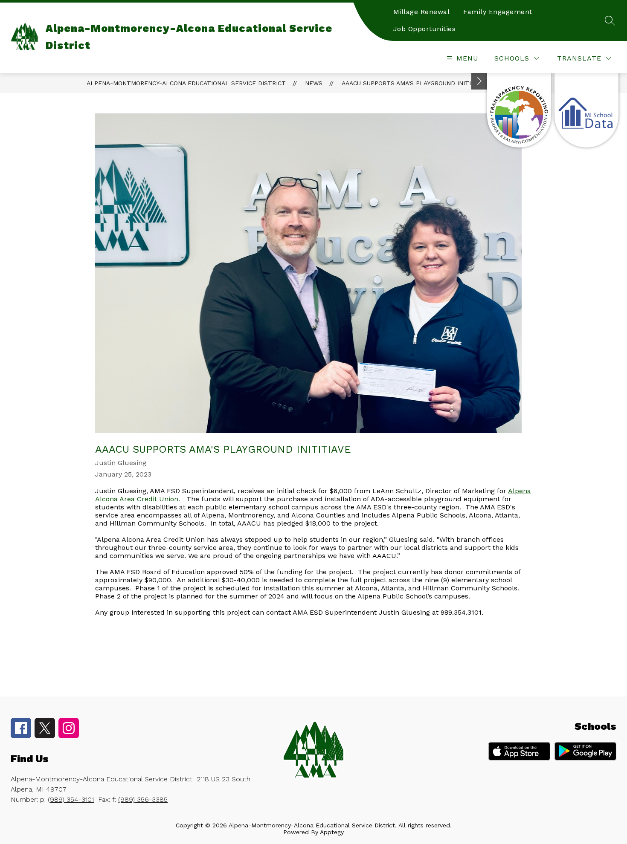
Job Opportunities (424, 29)
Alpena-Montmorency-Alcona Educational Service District (186, 83)
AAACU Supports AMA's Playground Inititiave (415, 83)
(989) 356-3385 (143, 799)
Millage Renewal (421, 12)
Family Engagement (497, 12)
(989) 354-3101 (71, 799)
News (313, 83)
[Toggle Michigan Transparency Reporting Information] (479, 81)
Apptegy (332, 832)
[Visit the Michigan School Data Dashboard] (586, 110)
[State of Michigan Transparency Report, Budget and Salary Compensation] (519, 110)
